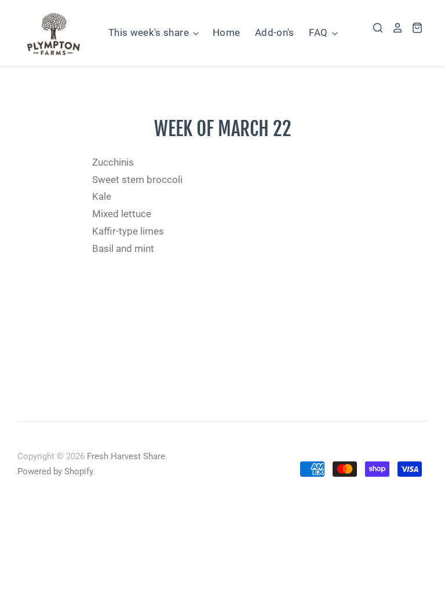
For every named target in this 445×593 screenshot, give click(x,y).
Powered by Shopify (55, 471)
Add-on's (274, 32)
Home (226, 32)
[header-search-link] (374, 28)
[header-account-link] (393, 28)
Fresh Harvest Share (126, 456)
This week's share (149, 32)
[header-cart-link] (413, 28)
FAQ (319, 32)
